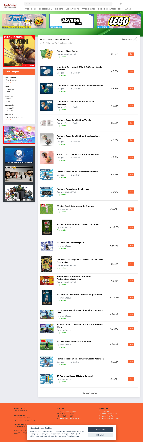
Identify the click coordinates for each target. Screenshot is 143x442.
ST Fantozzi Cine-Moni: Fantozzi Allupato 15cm (79, 295)
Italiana (9, 99)
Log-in (124, 4)
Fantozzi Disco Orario (67, 51)
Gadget (9, 110)
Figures (9, 108)
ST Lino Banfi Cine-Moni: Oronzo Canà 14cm (78, 224)
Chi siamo (105, 411)
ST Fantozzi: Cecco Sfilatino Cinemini (75, 376)
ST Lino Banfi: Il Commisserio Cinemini (75, 206)
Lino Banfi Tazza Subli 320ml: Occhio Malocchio (80, 86)
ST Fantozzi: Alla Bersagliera (70, 243)
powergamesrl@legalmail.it (71, 418)
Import (8, 101)
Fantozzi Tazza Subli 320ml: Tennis (74, 120)
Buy (131, 54)
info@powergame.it (70, 411)
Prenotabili (10, 89)
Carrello (134, 4)
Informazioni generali (109, 414)
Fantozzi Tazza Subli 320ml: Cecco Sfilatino (78, 154)
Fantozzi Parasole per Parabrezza (73, 189)
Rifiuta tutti (100, 435)
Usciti (8, 92)
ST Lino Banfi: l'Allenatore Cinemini (74, 342)
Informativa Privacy (108, 416)
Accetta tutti (100, 429)
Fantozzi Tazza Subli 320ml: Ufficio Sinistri (77, 172)
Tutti (9, 83)
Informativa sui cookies (110, 418)
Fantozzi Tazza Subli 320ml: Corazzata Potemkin (80, 359)
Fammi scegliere (73, 436)
